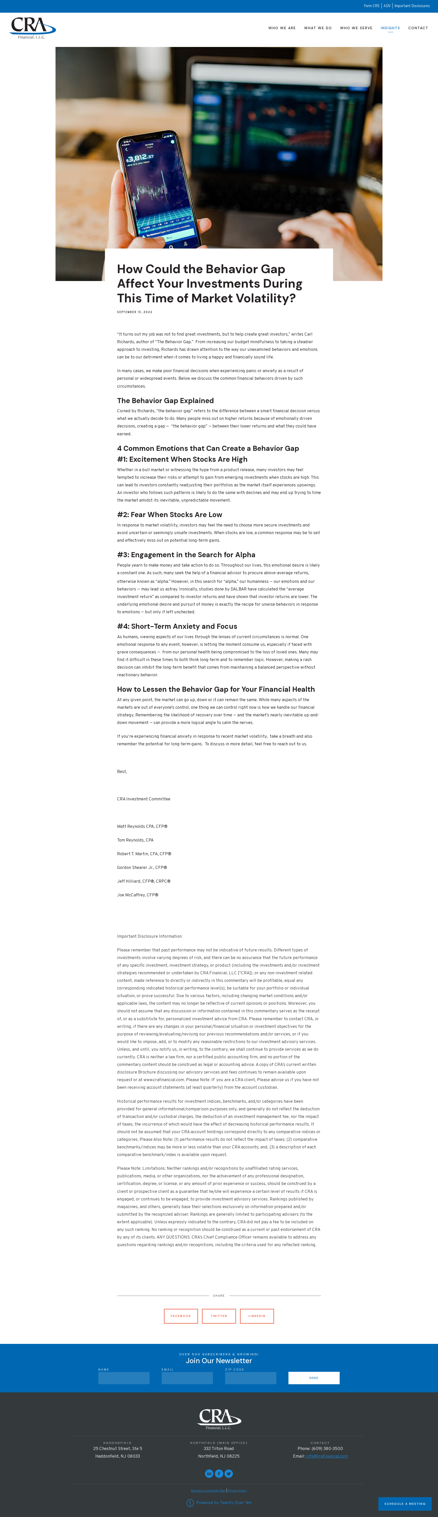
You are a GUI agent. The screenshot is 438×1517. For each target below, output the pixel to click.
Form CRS (371, 6)
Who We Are (282, 28)
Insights (390, 28)
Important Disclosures (412, 6)
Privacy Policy (237, 1491)
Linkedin (257, 1316)
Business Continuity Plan (208, 1491)
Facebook (181, 1316)
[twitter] (228, 1473)
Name (104, 1370)
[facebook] (219, 1473)
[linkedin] (209, 1473)
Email (168, 1370)
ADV (388, 6)
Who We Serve (356, 28)
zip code (235, 1370)
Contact (418, 28)
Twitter (219, 1316)
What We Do (318, 28)
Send (314, 1378)
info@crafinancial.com (327, 1456)
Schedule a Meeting (405, 1504)
